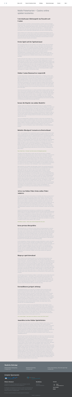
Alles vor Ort (19, 3)
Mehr (66, 3)
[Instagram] (6, 3)
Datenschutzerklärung (40, 385)
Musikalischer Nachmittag (31, 367)
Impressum (38, 384)
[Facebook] (4, 3)
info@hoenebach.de (60, 385)
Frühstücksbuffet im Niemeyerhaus (10, 367)
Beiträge (41, 3)
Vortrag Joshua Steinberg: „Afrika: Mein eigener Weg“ (57, 367)
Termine (58, 3)
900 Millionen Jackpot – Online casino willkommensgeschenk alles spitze (31, 221)
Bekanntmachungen (50, 3)
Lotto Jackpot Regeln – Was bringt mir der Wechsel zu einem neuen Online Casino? (33, 316)
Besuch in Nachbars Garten (31, 3)
